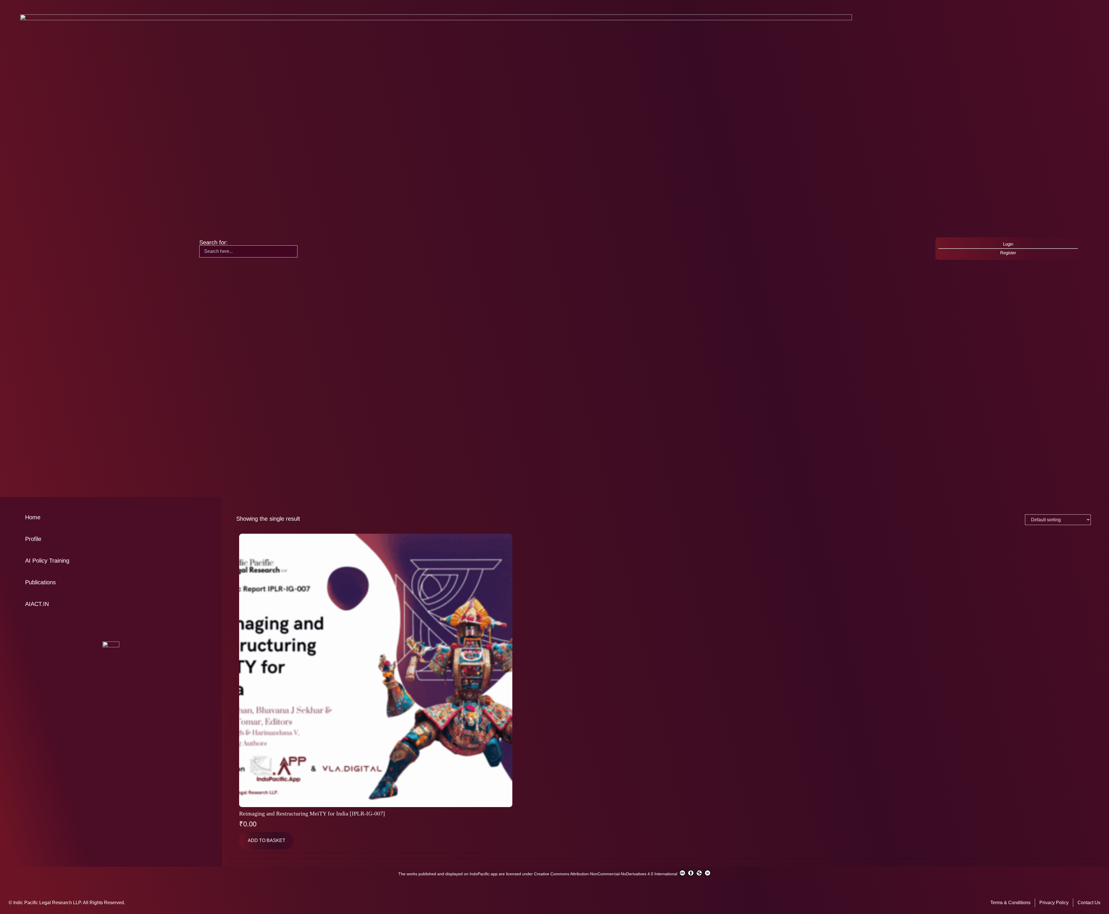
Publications (40, 582)
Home (32, 517)
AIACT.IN (37, 604)
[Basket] (735, 248)
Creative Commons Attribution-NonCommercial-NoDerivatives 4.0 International (606, 874)
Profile (33, 539)
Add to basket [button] (266, 840)
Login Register (1008, 248)
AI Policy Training (47, 560)
